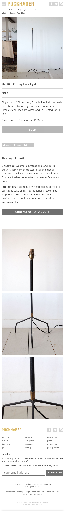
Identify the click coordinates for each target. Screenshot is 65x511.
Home (4, 10)
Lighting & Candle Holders (29, 10)
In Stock (12, 10)
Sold (32, 129)
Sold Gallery (29, 440)
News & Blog (52, 437)
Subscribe (55, 472)
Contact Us (29, 444)
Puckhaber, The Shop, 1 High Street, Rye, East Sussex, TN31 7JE (32, 491)
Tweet (8, 145)
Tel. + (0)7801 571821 (32, 486)
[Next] (60, 48)
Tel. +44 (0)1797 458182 (32, 494)
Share (19, 145)
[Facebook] (51, 4)
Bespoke (28, 437)
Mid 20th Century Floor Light (13, 13)
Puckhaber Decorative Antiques (21, 4)
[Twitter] (56, 4)
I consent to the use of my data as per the (31, 465)
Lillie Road (6, 444)
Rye (3, 447)
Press (49, 440)
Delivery (28, 447)
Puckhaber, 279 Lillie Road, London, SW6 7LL (32, 484)
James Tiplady (37, 504)
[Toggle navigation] (4, 4)
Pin (29, 145)
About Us (5, 437)
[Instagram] (61, 4)
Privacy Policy (53, 447)
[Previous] (4, 48)
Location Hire (52, 444)
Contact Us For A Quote (32, 212)
